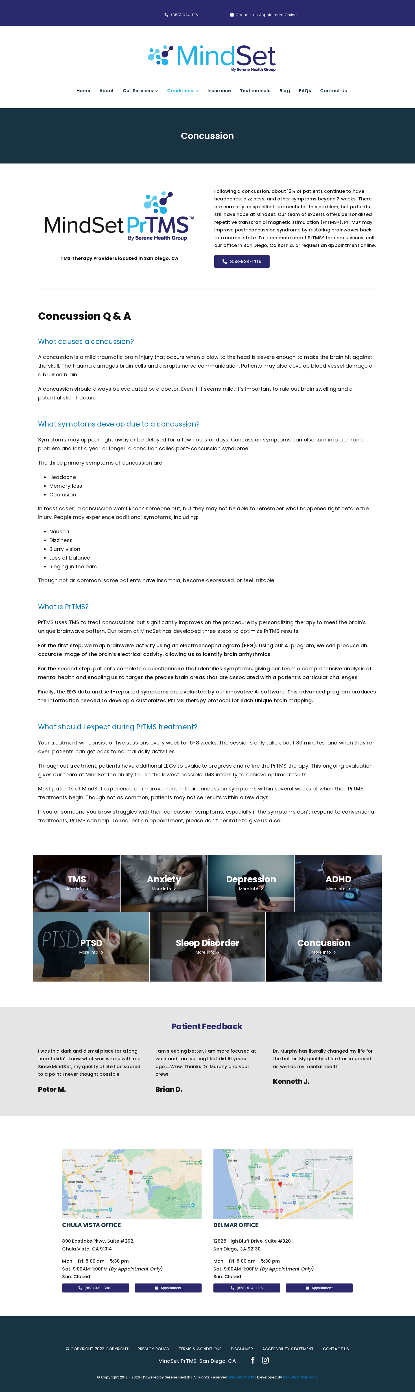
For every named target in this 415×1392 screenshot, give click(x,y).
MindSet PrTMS (241, 1377)
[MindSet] (211, 34)
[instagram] (265, 1360)
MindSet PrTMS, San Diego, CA (197, 1360)
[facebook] (253, 1360)
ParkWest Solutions (300, 1377)
